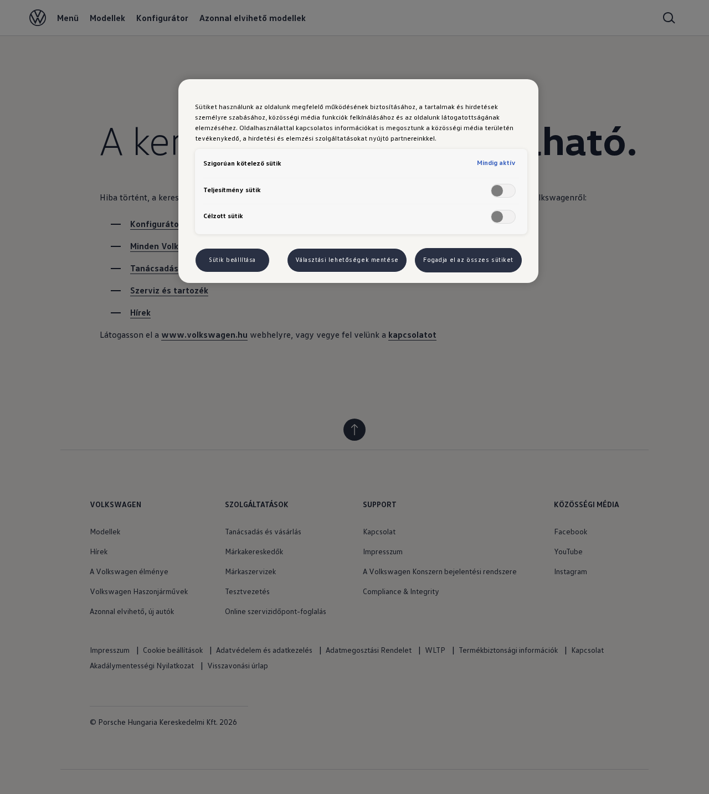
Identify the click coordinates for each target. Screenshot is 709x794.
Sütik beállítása (232, 260)
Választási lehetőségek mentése (347, 260)
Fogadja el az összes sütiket (468, 260)
